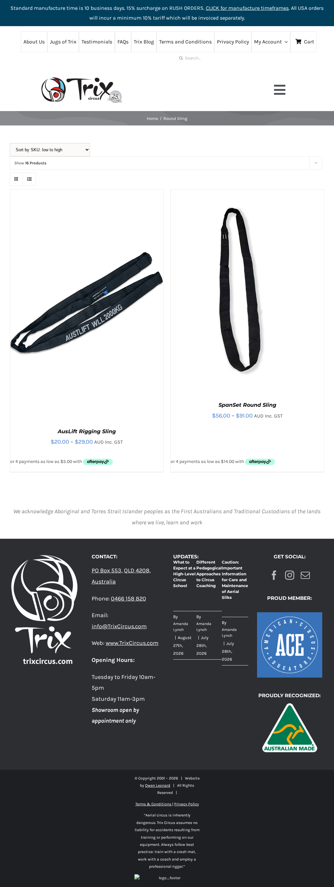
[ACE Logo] (289, 615)
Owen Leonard (157, 785)
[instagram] (289, 575)
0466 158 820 (128, 598)
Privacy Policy (186, 804)
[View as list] (29, 179)
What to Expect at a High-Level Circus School (184, 574)
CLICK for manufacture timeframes (247, 8)
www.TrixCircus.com (132, 643)
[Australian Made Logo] (289, 702)
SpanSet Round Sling (247, 405)
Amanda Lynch (180, 626)
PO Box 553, (107, 570)
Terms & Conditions (153, 804)
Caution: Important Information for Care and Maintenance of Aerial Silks (235, 580)
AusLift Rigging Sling (87, 431)
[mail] (305, 575)
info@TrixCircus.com (119, 626)
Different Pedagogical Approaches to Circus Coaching (209, 574)
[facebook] (274, 575)
